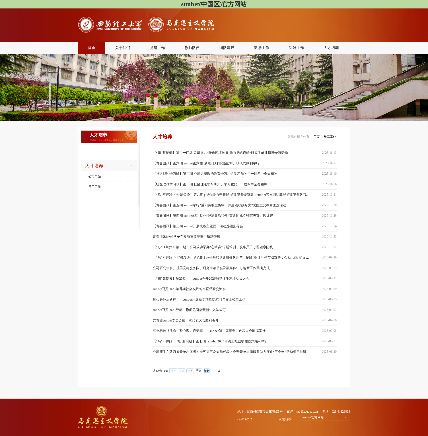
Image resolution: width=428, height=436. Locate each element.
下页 (190, 370)
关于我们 (122, 48)
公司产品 (94, 176)
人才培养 (331, 48)
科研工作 (296, 48)
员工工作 (94, 186)
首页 (91, 48)
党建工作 (157, 48)
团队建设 (227, 48)
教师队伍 (192, 48)
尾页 (198, 370)
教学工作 (261, 48)
